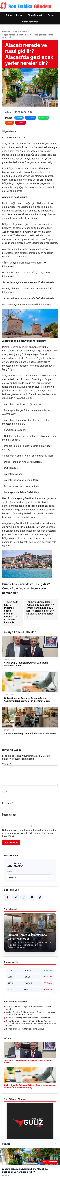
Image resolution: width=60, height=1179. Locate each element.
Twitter (19, 118)
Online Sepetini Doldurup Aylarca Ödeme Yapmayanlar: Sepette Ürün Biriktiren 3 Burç (31, 1013)
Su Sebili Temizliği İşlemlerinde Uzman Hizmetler (28, 1017)
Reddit (9, 123)
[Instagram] (23, 897)
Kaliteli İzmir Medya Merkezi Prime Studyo (25, 1029)
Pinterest (20, 123)
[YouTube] (32, 897)
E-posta (7, 803)
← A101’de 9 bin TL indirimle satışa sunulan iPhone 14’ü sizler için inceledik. (11, 612)
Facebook (31, 118)
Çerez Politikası (30, 21)
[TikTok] (40, 897)
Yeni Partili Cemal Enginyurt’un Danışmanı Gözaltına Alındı (29, 1007)
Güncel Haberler (14, 15)
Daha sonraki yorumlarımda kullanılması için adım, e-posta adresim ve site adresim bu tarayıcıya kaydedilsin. (29, 833)
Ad (4, 791)
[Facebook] (7, 897)
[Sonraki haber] (51, 917)
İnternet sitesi (9, 814)
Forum (51, 15)
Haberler (6, 31)
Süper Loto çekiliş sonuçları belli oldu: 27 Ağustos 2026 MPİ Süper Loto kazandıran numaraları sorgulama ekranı (31, 1023)
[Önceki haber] (45, 917)
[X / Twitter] (15, 897)
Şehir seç (12, 871)
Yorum (6, 764)
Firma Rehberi (35, 15)
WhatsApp (43, 118)
